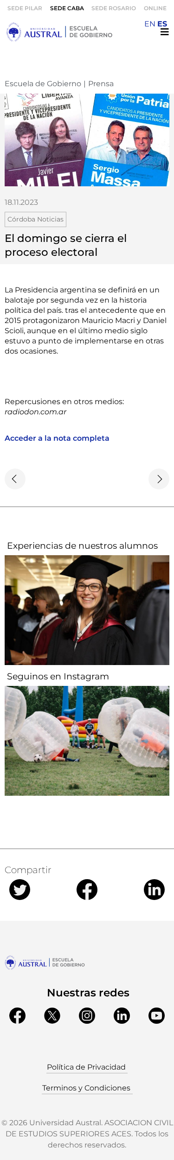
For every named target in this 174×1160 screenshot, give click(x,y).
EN (149, 23)
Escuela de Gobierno (43, 83)
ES (162, 23)
